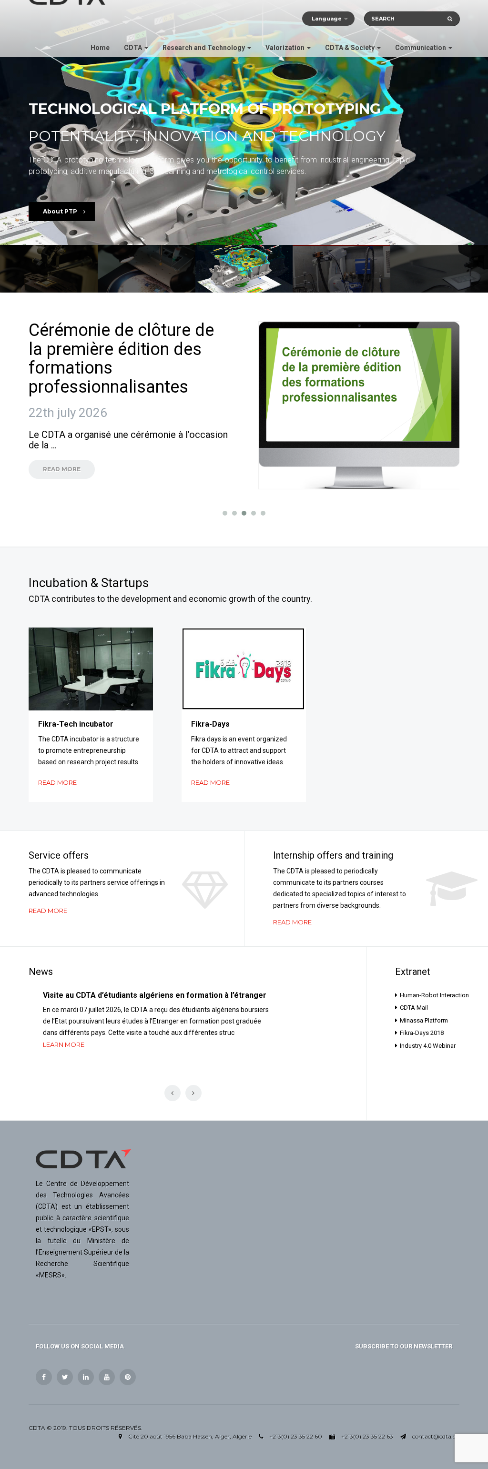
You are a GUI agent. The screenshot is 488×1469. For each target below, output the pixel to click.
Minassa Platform (424, 1020)
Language (327, 18)
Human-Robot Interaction (430, 995)
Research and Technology (204, 47)
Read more (57, 782)
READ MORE (62, 469)
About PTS (60, 211)
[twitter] (65, 1377)
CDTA (133, 47)
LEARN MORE (63, 1044)
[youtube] (107, 1377)
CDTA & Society (350, 47)
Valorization (285, 47)
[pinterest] (128, 1377)
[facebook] (44, 1377)
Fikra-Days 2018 (422, 1032)
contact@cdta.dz (435, 1436)
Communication (421, 47)
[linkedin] (86, 1377)
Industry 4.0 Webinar (428, 1045)
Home (100, 47)
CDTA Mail (414, 1007)
